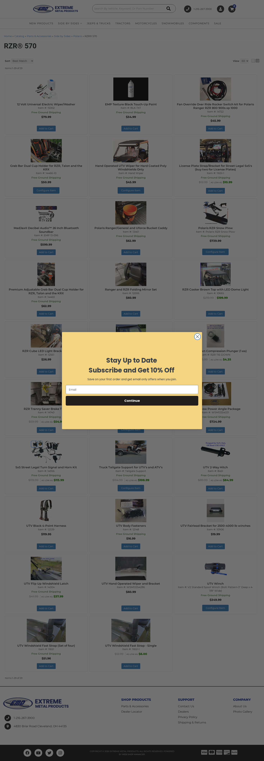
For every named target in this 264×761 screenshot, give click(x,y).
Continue (132, 400)
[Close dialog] (197, 336)
